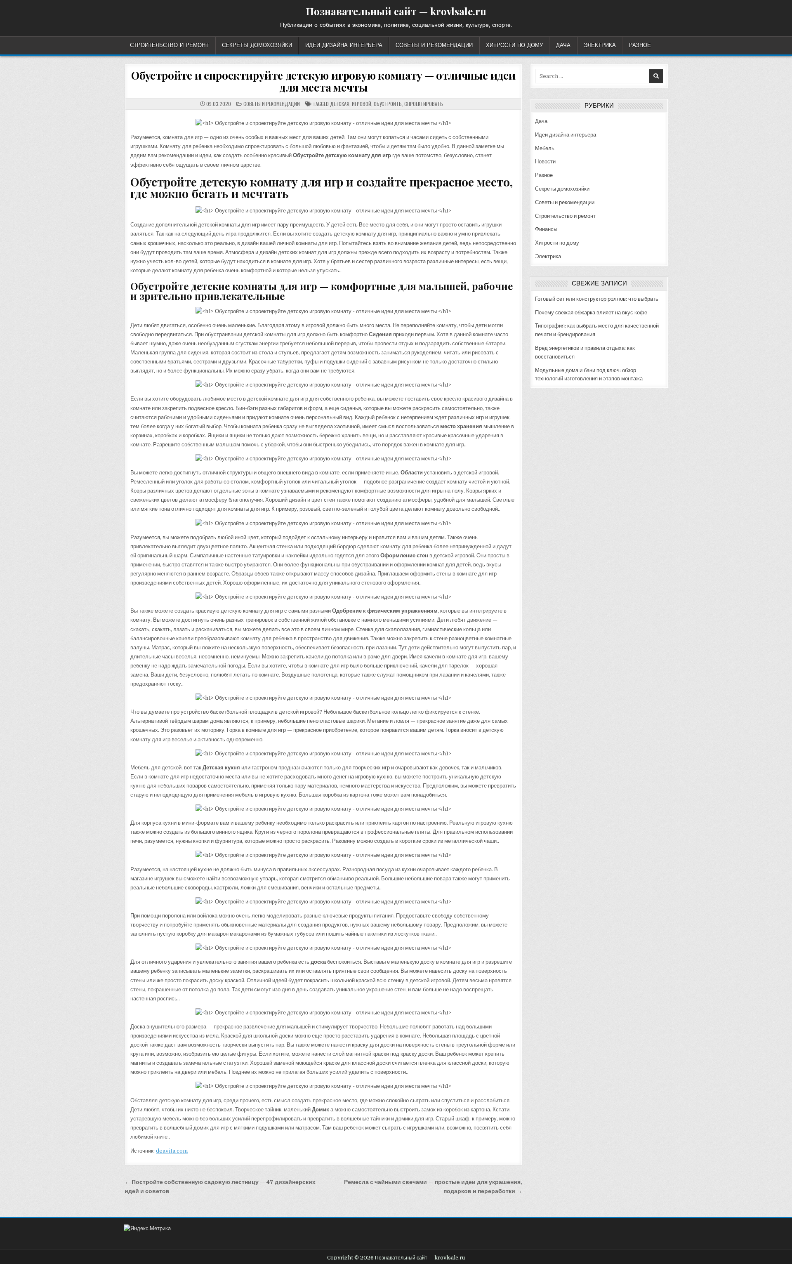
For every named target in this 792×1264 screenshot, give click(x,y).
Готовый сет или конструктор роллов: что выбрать (596, 299)
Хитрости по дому (514, 45)
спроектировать (423, 103)
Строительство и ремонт (169, 45)
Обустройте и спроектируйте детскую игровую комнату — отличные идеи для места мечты (323, 81)
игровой (361, 103)
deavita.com (172, 1151)
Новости (545, 161)
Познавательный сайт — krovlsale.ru (396, 11)
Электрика (600, 45)
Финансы (546, 229)
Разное (640, 45)
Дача (563, 45)
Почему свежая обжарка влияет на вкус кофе (591, 312)
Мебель (544, 148)
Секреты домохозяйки (257, 45)
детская (339, 103)
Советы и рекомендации (434, 45)
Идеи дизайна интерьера (343, 45)
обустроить (388, 103)
